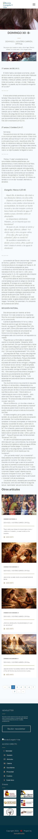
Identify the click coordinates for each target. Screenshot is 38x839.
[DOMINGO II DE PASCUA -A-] (19, 505)
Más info (10, 537)
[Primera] (5, 687)
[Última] (23, 691)
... (19, 691)
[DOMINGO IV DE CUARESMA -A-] (19, 553)
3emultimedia (19, 833)
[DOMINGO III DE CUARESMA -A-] (19, 598)
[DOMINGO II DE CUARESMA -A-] (19, 644)
